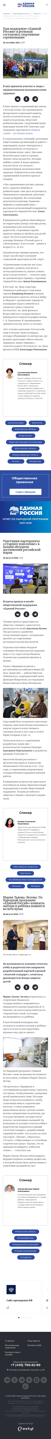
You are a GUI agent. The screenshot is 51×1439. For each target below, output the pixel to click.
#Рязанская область (25, 1231)
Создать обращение (25, 491)
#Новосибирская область (25, 455)
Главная (6, 14)
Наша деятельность (21, 14)
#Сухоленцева (15, 423)
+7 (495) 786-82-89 (25, 1365)
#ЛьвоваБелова (25, 1238)
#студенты (26, 1257)
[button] (18, 1317)
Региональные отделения (12, 1346)
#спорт (16, 461)
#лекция (16, 886)
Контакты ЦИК (34, 1345)
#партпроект (25, 435)
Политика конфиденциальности (25, 1409)
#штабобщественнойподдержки (25, 879)
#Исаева (35, 886)
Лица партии (33, 1341)
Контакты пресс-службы (13, 1353)
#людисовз (35, 461)
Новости (37, 14)
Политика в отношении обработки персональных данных (25, 1412)
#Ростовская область (25, 448)
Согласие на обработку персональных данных (26, 1415)
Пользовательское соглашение (25, 1406)
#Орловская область (25, 429)
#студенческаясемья (25, 1251)
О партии (9, 1341)
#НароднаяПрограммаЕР (25, 1244)
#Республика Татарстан (25, 867)
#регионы (37, 423)
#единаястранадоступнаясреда (25, 442)
